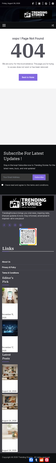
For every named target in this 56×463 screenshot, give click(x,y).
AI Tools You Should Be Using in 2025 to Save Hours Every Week (9, 342)
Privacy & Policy (9, 267)
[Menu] (4, 25)
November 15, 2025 (8, 316)
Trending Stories (25, 457)
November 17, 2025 (8, 349)
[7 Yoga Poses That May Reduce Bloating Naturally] (10, 431)
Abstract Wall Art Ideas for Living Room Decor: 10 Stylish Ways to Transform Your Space (10, 385)
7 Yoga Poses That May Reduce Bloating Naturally (8, 445)
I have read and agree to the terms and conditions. (27, 185)
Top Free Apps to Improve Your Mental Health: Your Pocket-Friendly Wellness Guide (9, 309)
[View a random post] (52, 25)
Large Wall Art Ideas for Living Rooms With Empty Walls (10, 415)
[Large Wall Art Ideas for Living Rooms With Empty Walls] (10, 402)
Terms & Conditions (10, 273)
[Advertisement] (28, 117)
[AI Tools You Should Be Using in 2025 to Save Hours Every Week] (10, 328)
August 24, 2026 (9, 391)
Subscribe (39, 177)
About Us (6, 262)
